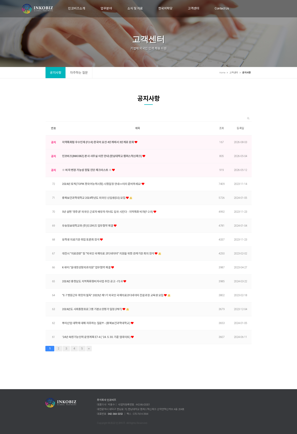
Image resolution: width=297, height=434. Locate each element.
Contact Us (222, 8)
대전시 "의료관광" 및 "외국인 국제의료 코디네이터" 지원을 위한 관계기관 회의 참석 (108, 253)
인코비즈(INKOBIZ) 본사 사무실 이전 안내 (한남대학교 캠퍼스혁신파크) (102, 156)
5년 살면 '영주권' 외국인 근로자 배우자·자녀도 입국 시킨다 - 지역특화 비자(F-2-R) (107, 211)
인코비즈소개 (76, 8)
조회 (221, 128)
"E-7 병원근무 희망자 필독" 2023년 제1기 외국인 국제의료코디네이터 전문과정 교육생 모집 (113, 295)
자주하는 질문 (79, 72)
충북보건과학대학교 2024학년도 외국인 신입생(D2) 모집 (94, 197)
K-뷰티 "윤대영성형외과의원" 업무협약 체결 (86, 267)
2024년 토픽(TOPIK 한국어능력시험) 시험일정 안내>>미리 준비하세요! (102, 184)
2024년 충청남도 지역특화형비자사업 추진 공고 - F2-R (92, 281)
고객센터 (193, 8)
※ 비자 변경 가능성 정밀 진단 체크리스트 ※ (87, 170)
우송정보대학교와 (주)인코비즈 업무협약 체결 (88, 225)
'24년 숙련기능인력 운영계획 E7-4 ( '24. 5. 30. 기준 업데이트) (96, 337)
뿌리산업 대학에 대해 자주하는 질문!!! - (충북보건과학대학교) (96, 323)
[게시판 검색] (248, 118)
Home (222, 72)
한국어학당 (165, 8)
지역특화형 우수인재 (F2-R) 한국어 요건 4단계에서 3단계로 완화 (98, 142)
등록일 (240, 128)
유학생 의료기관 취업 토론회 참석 (81, 239)
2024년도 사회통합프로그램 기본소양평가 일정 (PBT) (92, 309)
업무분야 (106, 8)
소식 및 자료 (135, 8)
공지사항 (55, 72)
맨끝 (89, 348)
